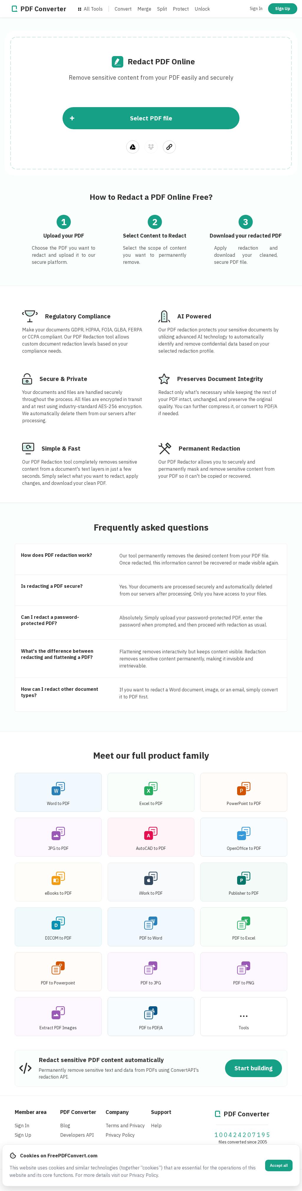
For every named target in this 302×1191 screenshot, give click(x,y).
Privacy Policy (120, 1135)
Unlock (202, 9)
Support (161, 1112)
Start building (253, 1068)
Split (162, 9)
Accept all (279, 1165)
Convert (123, 9)
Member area (31, 1112)
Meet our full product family (151, 755)
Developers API (77, 1135)
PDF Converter (78, 1112)
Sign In (256, 8)
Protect (181, 9)
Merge (144, 9)
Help (156, 1125)
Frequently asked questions (151, 527)
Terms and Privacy (125, 1125)
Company (117, 1112)
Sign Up (282, 8)
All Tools (93, 9)
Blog (65, 1125)
